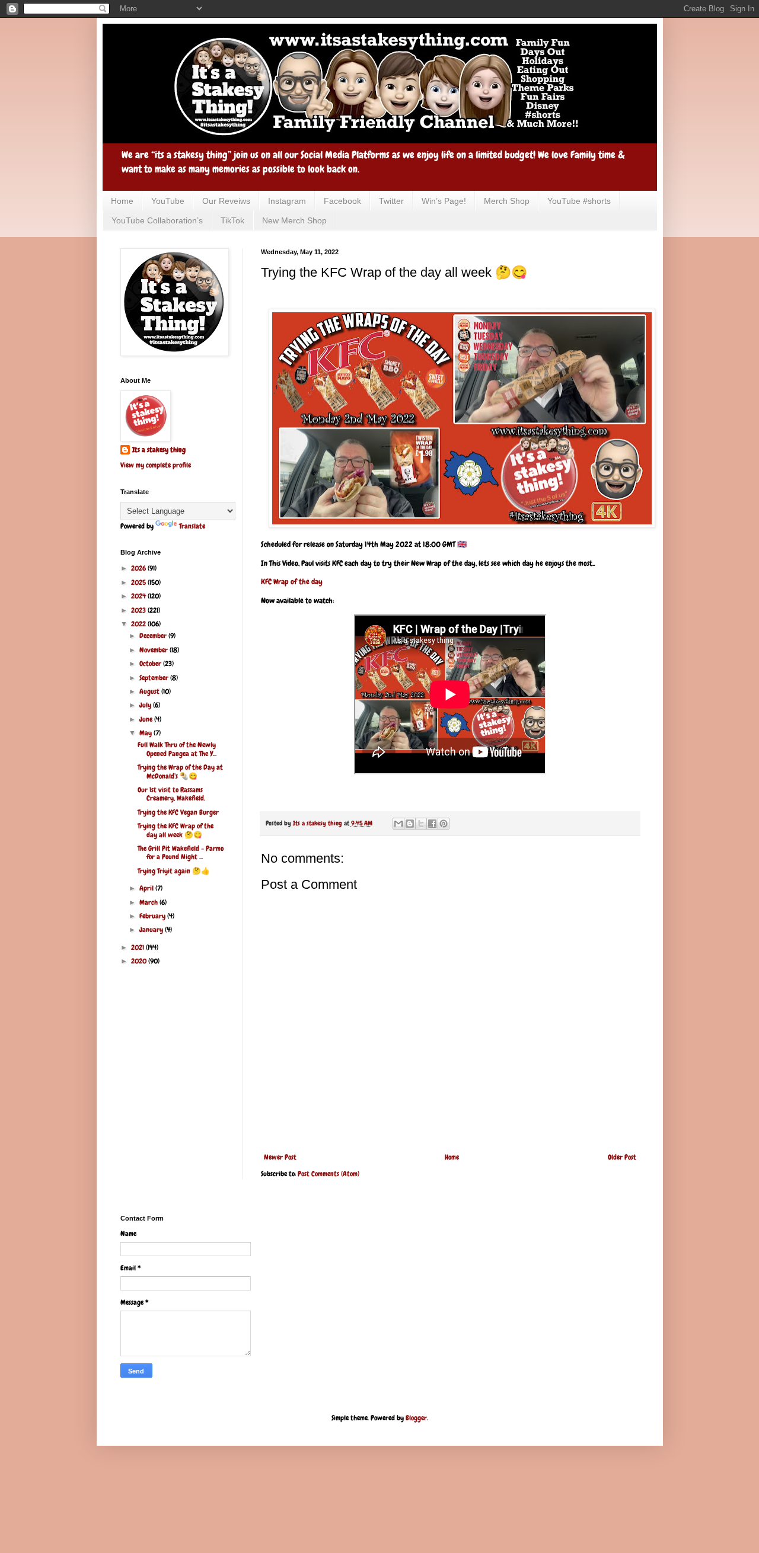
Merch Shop (507, 201)
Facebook (342, 201)
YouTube (167, 201)
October (151, 663)
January (152, 929)
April (147, 888)
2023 (139, 610)
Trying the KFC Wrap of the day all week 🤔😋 (175, 830)
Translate (192, 526)
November (154, 650)
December (153, 636)
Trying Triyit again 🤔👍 (174, 871)
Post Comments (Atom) (328, 1174)
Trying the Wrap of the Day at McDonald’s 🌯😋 (180, 771)
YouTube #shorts (579, 201)
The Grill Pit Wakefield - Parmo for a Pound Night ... (181, 853)
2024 (139, 596)
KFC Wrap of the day (292, 582)
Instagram (287, 201)
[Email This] (398, 824)
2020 (139, 961)
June (146, 719)
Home (122, 201)
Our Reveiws (226, 201)
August (150, 691)
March (149, 902)
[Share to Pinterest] (443, 824)
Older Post (622, 1157)
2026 (139, 568)
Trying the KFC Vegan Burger (178, 812)
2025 (139, 582)
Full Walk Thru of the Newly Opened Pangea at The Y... (177, 749)
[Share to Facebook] (432, 824)
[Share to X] (421, 824)
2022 (139, 624)
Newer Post (280, 1157)
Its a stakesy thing (159, 449)
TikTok (232, 220)
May (146, 733)
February (153, 916)
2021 (138, 947)
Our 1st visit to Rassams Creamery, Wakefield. (171, 794)
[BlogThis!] (410, 824)
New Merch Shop (294, 220)
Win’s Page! (444, 201)
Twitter (391, 201)
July (146, 705)
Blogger (416, 1418)
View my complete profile (155, 465)
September (154, 678)
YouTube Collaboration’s (157, 220)
